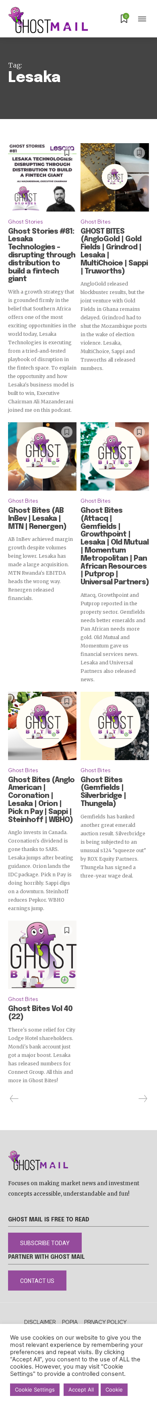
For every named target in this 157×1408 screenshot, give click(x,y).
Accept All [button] (81, 1389)
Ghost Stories (25, 221)
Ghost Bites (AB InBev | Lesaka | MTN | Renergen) (37, 518)
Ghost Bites (95, 221)
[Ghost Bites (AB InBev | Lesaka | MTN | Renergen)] (42, 456)
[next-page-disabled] (142, 1099)
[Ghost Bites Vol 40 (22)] (42, 955)
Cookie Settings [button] (35, 1389)
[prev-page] (14, 1099)
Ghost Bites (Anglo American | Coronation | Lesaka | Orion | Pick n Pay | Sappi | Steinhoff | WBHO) (41, 800)
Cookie (114, 1389)
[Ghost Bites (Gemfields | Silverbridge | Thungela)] (115, 726)
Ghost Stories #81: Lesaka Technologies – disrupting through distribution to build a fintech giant (41, 255)
